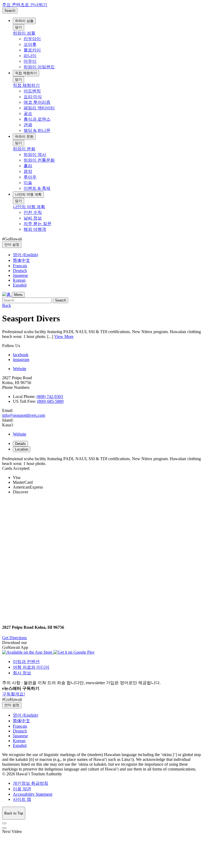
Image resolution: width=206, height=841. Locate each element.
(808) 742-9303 (49, 396)
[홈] (7, 294)
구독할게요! (13, 694)
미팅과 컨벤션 (26, 661)
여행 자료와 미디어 (31, 667)
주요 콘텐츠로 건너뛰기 (24, 4)
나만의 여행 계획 (28, 194)
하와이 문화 (24, 137)
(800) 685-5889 (50, 401)
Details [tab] (20, 444)
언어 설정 (11, 245)
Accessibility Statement (32, 794)
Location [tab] (21, 449)
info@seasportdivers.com (23, 415)
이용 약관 (22, 789)
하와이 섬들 (24, 21)
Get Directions (14, 637)
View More (63, 336)
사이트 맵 (22, 799)
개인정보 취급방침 (30, 783)
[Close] (4, 823)
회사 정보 (22, 673)
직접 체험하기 (26, 73)
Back (6, 305)
